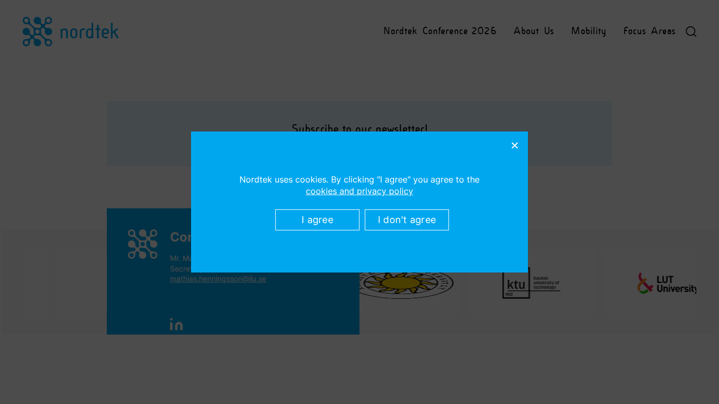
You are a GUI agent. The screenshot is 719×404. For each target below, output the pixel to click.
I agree (317, 219)
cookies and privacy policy (359, 191)
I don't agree (407, 219)
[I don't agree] (514, 145)
